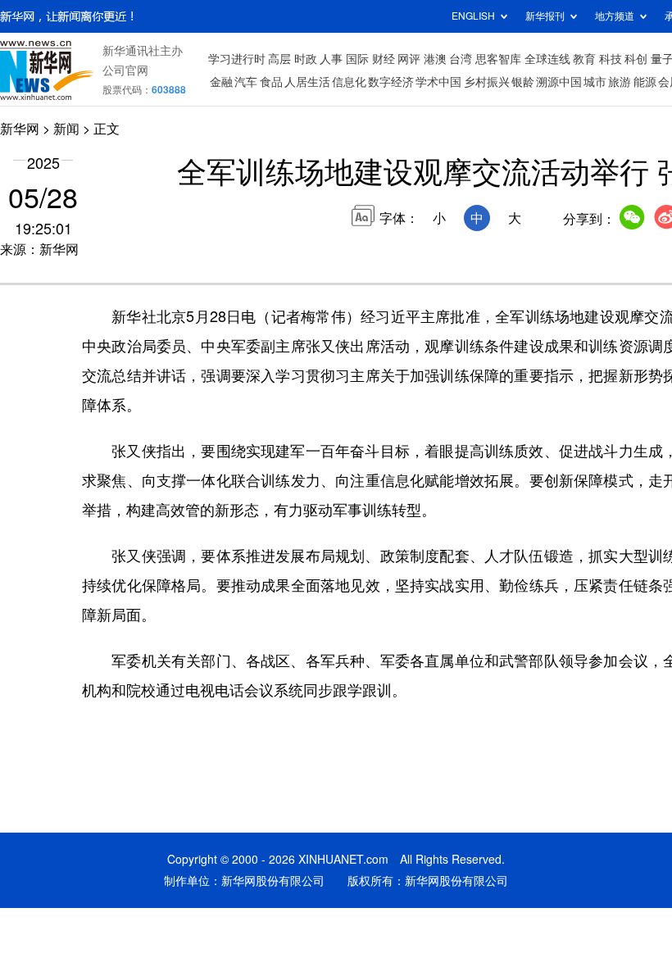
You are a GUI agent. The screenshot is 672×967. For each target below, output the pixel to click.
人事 (331, 59)
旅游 (619, 82)
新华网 (19, 128)
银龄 (522, 82)
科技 (610, 59)
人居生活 (307, 82)
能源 (644, 82)
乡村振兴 (487, 82)
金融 (221, 82)
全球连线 (547, 59)
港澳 (435, 59)
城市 (594, 82)
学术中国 (438, 82)
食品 (271, 82)
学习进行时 (237, 59)
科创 (635, 59)
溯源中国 (559, 82)
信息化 (349, 82)
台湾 (460, 59)
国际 (357, 59)
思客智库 (498, 59)
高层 (279, 59)
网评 (408, 59)
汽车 (245, 82)
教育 (584, 59)
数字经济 (391, 82)
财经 (383, 59)
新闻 (66, 128)
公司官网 (125, 70)
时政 (305, 59)
